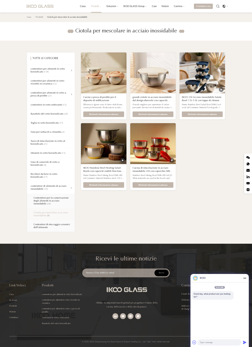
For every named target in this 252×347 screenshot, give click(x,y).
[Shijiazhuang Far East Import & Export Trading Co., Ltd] (40, 6)
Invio (161, 273)
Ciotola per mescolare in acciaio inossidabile (51, 214)
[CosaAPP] (248, 164)
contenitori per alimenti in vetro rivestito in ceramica (47, 82)
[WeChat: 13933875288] (248, 157)
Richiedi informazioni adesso (103, 114)
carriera (178, 6)
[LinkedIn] (248, 177)
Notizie (165, 6)
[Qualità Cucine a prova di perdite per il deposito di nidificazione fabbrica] (103, 72)
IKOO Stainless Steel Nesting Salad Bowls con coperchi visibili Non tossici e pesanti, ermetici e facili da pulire (103, 171)
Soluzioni (111, 6)
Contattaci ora (203, 6)
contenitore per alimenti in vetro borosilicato (48, 70)
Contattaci (13, 318)
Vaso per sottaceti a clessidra (47, 132)
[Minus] (244, 278)
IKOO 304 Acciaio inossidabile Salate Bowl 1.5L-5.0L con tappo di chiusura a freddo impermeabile (202, 100)
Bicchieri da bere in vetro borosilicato (44, 175)
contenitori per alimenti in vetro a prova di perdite (48, 94)
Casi (154, 6)
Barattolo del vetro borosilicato (49, 114)
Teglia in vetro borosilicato (47, 123)
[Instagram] (248, 189)
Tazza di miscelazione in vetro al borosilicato (48, 142)
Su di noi (13, 300)
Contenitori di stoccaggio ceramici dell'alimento (52, 226)
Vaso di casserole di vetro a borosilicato (45, 163)
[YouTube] (123, 316)
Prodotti (95, 6)
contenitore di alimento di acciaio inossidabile (48, 187)
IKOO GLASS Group (134, 6)
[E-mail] (248, 170)
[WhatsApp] (138, 316)
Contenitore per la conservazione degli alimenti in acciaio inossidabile (51, 201)
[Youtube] (248, 183)
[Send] (244, 342)
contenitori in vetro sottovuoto (48, 105)
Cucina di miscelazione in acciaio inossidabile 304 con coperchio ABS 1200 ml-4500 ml (151, 171)
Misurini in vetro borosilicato (48, 153)
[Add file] (194, 342)
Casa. (83, 6)
